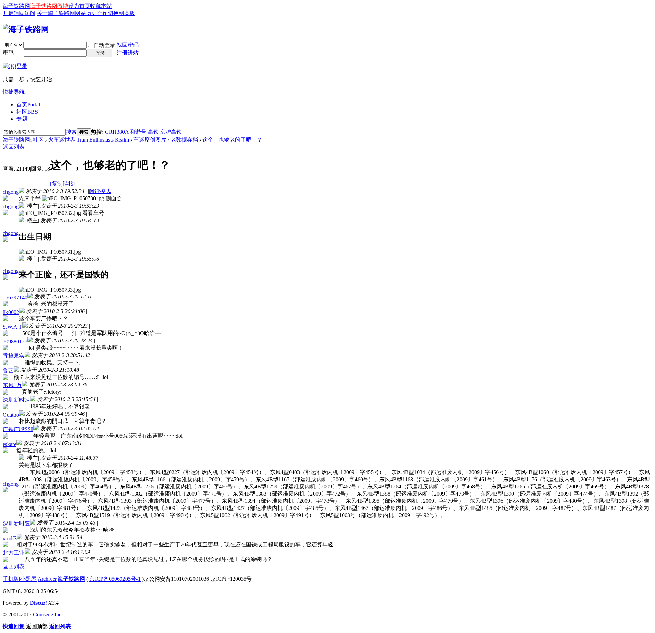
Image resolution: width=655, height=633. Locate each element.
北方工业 (14, 553)
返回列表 (14, 147)
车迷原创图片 (149, 140)
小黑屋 (28, 579)
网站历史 (86, 13)
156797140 (15, 297)
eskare (9, 444)
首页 (28, 104)
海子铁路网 (16, 6)
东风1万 (12, 385)
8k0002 (11, 312)
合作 (102, 13)
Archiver (47, 579)
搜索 (71, 132)
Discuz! (38, 603)
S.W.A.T (12, 327)
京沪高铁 (171, 132)
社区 (27, 112)
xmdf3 (10, 538)
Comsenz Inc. (48, 614)
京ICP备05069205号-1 (115, 579)
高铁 (153, 132)
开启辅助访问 (19, 13)
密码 (8, 53)
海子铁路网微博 (49, 6)
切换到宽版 (121, 13)
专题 (21, 119)
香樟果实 (14, 356)
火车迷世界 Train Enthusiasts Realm (88, 140)
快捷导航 (14, 92)
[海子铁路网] (26, 29)
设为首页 (79, 6)
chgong (11, 192)
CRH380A (117, 132)
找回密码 (128, 45)
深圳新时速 (16, 400)
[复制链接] (62, 184)
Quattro (11, 415)
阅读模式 (100, 191)
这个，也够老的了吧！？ (232, 140)
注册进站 (128, 53)
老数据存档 (184, 140)
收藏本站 (101, 6)
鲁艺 (8, 370)
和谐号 (138, 132)
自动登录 (104, 45)
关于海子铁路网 (56, 13)
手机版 (11, 579)
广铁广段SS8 (18, 429)
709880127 (15, 341)
